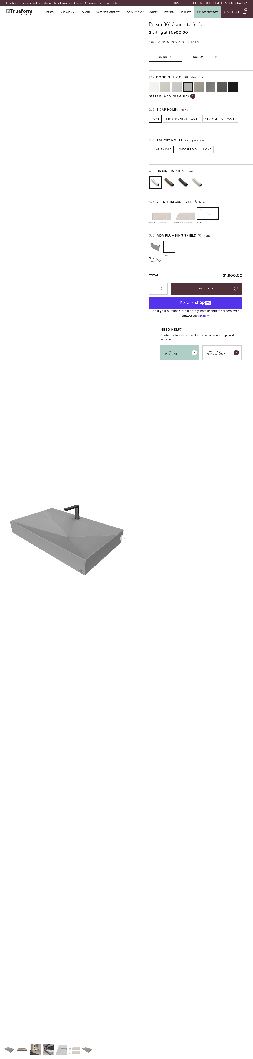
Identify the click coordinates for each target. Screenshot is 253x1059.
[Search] (231, 12)
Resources (169, 12)
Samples (86, 12)
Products (49, 12)
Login (194, 3)
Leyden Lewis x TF (135, 12)
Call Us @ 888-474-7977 (216, 353)
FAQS (227, 3)
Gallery (153, 12)
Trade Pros (181, 3)
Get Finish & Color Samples (169, 96)
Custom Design (68, 12)
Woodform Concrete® (108, 12)
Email (218, 3)
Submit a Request (171, 353)
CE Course (185, 12)
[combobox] (231, 12)
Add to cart (206, 288)
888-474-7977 (239, 3)
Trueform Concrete (19, 12)
